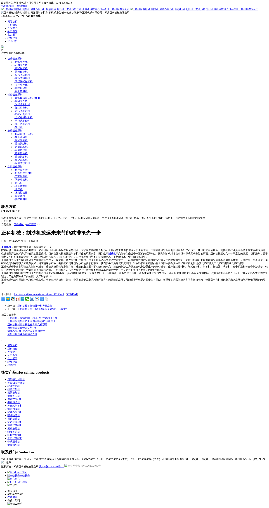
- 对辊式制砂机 (22, 104)
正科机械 (19, 224)
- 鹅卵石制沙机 (22, 114)
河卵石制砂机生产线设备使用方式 (26, 331)
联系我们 (12, 41)
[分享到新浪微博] (18, 299)
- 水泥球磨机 (21, 186)
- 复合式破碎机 (22, 75)
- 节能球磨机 (21, 176)
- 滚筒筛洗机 (21, 150)
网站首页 (12, 21)
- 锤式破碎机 (21, 88)
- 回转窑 (18, 183)
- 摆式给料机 (21, 199)
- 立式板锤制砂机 (23, 117)
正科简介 (12, 25)
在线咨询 (12, 497)
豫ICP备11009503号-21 (51, 466)
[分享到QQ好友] (13, 299)
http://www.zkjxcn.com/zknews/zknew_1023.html (39, 294)
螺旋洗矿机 (13, 431)
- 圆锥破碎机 (21, 71)
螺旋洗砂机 (13, 389)
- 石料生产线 (21, 65)
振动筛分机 (13, 402)
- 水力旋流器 (21, 192)
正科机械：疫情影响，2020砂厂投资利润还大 (32, 318)
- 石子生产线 (21, 84)
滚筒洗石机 (13, 396)
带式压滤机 (13, 441)
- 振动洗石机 (21, 160)
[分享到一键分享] (42, 299)
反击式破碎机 (14, 438)
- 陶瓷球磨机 (21, 179)
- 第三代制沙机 (22, 124)
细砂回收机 (13, 409)
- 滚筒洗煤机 (21, 143)
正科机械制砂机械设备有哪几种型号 (27, 324)
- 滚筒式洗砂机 (22, 163)
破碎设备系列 (14, 58)
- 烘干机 (18, 189)
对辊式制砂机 (14, 399)
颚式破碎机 (13, 415)
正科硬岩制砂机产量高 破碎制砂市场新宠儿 (31, 321)
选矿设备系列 (14, 166)
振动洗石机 (13, 428)
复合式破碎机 (14, 422)
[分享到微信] (27, 299)
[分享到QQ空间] (8, 299)
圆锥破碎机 (13, 418)
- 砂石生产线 (21, 62)
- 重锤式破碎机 (22, 78)
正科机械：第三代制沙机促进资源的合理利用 (42, 309)
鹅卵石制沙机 (14, 412)
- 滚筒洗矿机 (21, 156)
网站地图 (22, 6)
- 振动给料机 (21, 91)
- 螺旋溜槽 (19, 196)
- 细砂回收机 (21, 153)
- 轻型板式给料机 (23, 173)
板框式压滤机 (14, 435)
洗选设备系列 (14, 130)
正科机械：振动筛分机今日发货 (34, 305)
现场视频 (12, 38)
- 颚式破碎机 (21, 68)
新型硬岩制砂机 (16, 379)
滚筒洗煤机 (13, 392)
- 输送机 (18, 127)
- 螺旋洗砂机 (21, 140)
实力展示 (12, 34)
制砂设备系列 (14, 94)
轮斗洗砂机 (13, 386)
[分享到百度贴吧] (32, 299)
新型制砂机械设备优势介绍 (22, 327)
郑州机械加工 (8, 6)
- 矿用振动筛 (21, 169)
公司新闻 (12, 31)
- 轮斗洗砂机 (21, 137)
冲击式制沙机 (14, 405)
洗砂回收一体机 (16, 382)
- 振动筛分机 (21, 107)
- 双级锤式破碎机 (23, 81)
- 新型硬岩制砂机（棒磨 (27, 98)
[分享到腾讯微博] (22, 299)
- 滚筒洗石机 (21, 147)
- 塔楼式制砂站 (22, 120)
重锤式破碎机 (14, 425)
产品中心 (12, 28)
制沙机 (112, 253)
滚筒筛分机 (13, 445)
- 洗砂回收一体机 (23, 133)
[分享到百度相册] (37, 299)
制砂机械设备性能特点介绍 (22, 334)
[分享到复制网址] (47, 299)
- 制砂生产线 (21, 101)
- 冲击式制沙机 (22, 111)
